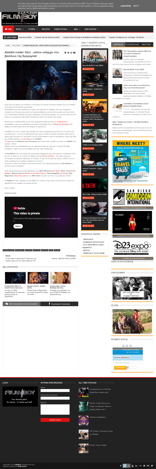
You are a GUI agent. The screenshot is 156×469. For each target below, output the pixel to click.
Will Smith (16, 45)
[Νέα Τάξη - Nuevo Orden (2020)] (94, 181)
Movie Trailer (36, 250)
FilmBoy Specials (60, 29)
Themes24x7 (22, 466)
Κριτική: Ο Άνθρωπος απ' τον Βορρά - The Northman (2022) (116, 37)
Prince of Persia (48, 156)
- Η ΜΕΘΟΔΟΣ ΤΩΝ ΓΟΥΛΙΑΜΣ (93, 242)
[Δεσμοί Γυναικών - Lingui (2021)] (94, 155)
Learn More (126, 6)
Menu (76, 29)
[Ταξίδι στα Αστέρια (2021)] (94, 131)
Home (10, 29)
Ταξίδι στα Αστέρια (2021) (93, 145)
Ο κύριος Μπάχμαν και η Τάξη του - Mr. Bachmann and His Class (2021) (94, 220)
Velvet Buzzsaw (20, 176)
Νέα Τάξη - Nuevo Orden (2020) (95, 194)
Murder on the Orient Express (35, 173)
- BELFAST (86, 250)
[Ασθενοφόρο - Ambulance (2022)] (94, 75)
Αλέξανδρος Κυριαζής (8, 250)
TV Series (31, 29)
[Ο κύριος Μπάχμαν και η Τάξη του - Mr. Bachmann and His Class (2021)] (94, 204)
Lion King (26, 139)
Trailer (51, 250)
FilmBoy (18, 464)
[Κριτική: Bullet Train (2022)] (94, 52)
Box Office (46, 29)
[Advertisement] (109, 16)
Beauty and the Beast (61, 124)
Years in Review (90, 29)
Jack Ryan (55, 171)
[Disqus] (40, 340)
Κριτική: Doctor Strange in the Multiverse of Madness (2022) (70, 37)
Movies (18, 29)
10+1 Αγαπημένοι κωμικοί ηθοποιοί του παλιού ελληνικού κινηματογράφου (137, 53)
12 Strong (64, 173)
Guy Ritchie (29, 250)
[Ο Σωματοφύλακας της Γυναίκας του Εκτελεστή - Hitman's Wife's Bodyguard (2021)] (94, 101)
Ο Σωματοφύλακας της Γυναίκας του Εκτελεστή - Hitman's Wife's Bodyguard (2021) (93, 118)
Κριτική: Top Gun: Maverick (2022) (33, 37)
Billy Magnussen (20, 250)
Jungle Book (61, 122)
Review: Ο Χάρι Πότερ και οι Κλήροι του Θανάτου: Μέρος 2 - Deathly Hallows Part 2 (101, 406)
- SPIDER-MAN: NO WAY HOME (94, 253)
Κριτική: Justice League (98, 445)
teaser (9, 141)
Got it (136, 6)
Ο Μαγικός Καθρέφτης (98, 417)
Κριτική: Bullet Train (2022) (133, 69)
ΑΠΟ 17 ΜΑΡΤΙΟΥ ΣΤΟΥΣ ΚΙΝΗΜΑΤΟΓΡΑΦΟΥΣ (93, 44)
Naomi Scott (45, 250)
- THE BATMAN (88, 239)
